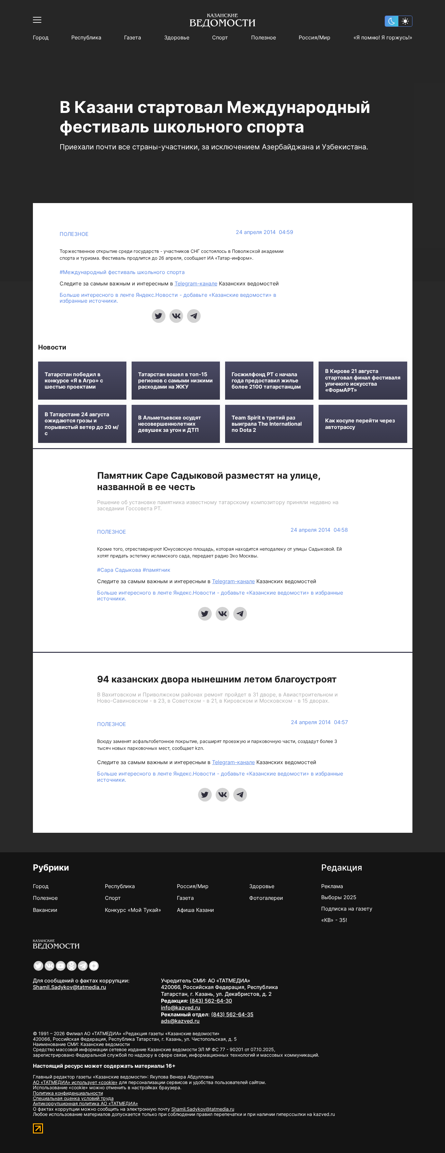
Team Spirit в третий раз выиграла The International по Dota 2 (267, 424)
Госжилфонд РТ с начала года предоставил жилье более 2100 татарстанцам (266, 380)
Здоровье (176, 37)
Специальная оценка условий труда (73, 1098)
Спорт (220, 37)
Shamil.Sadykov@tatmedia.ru (69, 987)
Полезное (263, 37)
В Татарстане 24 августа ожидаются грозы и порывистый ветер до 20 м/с (82, 423)
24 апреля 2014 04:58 (319, 530)
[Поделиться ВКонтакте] (176, 316)
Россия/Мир (314, 37)
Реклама (332, 886)
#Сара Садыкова (120, 570)
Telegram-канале (196, 283)
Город (41, 37)
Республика (86, 37)
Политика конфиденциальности (68, 1093)
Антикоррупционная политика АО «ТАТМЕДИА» (85, 1103)
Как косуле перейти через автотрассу (360, 424)
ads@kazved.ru (180, 1021)
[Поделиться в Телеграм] (194, 316)
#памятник (156, 570)
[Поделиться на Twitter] (158, 316)
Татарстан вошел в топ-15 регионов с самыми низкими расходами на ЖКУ (175, 380)
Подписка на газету (346, 908)
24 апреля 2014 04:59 (264, 232)
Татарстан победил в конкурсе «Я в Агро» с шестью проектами (74, 380)
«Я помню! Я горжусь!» (382, 37)
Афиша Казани (195, 910)
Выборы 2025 (338, 897)
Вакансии (45, 910)
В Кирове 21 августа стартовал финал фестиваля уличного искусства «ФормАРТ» (362, 380)
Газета (132, 37)
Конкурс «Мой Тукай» (133, 910)
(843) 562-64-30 (211, 1000)
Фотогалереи (266, 898)
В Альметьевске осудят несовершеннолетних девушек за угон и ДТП (169, 424)
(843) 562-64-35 (232, 1014)
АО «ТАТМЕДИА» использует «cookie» (75, 1082)
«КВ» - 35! (334, 920)
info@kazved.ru (180, 1007)
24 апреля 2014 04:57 (319, 722)
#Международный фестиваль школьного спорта (122, 272)
